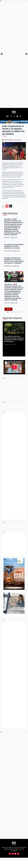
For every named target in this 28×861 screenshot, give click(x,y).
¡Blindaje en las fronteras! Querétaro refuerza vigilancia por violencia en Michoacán (17, 338)
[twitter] (14, 116)
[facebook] (11, 116)
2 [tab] (14, 615)
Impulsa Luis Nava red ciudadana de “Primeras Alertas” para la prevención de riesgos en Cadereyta (14, 260)
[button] (4, 339)
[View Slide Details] (14, 603)
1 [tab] (13, 615)
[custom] (17, 116)
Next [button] (26, 54)
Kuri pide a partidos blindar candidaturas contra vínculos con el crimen (14, 246)
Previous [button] (2, 54)
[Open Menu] (7, 116)
